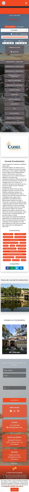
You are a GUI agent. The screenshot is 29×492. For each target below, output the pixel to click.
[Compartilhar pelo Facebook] (8, 268)
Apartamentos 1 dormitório (14, 62)
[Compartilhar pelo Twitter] (17, 268)
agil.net (20, 472)
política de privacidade (9, 486)
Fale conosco (14, 459)
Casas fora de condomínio (14, 85)
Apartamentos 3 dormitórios (14, 71)
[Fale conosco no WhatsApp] (14, 411)
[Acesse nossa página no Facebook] (11, 411)
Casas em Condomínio (14, 80)
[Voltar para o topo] (3, 477)
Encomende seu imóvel (14, 457)
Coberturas (14, 94)
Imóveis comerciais (14, 99)
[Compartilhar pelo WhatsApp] (12, 268)
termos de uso (19, 486)
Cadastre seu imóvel (14, 455)
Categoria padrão (14, 90)
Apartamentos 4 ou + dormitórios (14, 75)
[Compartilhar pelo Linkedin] (21, 268)
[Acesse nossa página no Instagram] (18, 411)
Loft (14, 108)
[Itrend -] (14, 19)
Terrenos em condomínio (14, 118)
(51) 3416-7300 (15, 15)
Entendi (14, 489)
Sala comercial (14, 113)
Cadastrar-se (14, 400)
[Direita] (26, 297)
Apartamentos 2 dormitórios (14, 66)
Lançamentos (14, 104)
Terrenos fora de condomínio (14, 122)
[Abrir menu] (26, 3)
